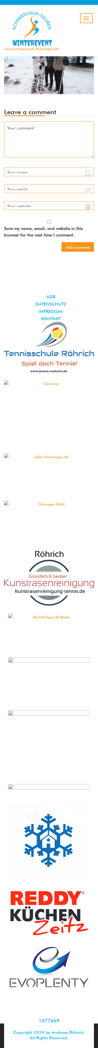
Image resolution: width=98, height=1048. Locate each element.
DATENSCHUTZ (50, 303)
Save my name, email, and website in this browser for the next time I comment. (43, 231)
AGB (50, 296)
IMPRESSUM (50, 311)
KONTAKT (50, 318)
